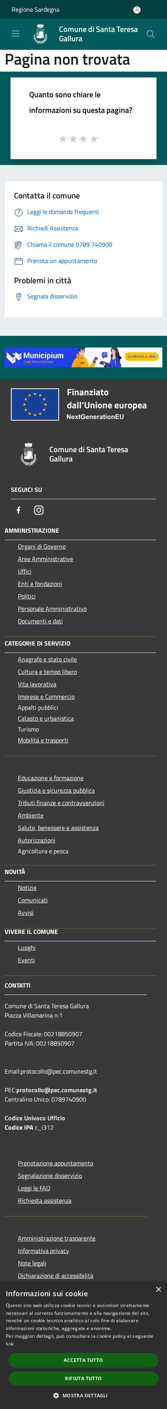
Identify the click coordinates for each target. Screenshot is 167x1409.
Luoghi (27, 947)
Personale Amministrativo (52, 608)
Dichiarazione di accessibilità (55, 1275)
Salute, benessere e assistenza (58, 827)
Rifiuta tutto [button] (83, 1378)
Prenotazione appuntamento (55, 1163)
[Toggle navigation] (15, 33)
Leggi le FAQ (34, 1188)
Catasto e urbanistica (46, 718)
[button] (83, 1395)
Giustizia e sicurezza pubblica (56, 790)
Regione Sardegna (35, 9)
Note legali (32, 1263)
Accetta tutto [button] (83, 1360)
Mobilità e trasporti (43, 740)
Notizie (27, 887)
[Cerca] (150, 34)
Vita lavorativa (37, 684)
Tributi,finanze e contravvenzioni (61, 802)
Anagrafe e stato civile (47, 659)
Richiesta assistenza (44, 1200)
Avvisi (26, 912)
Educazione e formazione (51, 778)
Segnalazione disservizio (50, 1175)
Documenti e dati (40, 621)
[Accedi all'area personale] (136, 10)
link (10, 1344)
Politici (27, 596)
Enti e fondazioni (40, 583)
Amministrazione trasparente (57, 1238)
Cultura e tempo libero (47, 671)
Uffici (24, 571)
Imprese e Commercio (46, 696)
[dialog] (83, 1345)
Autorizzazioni (37, 840)
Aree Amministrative (45, 558)
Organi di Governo (42, 546)
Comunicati (33, 900)
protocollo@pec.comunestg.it (56, 1090)
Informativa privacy (43, 1250)
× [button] (158, 1290)
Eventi (26, 960)
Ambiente (30, 815)
